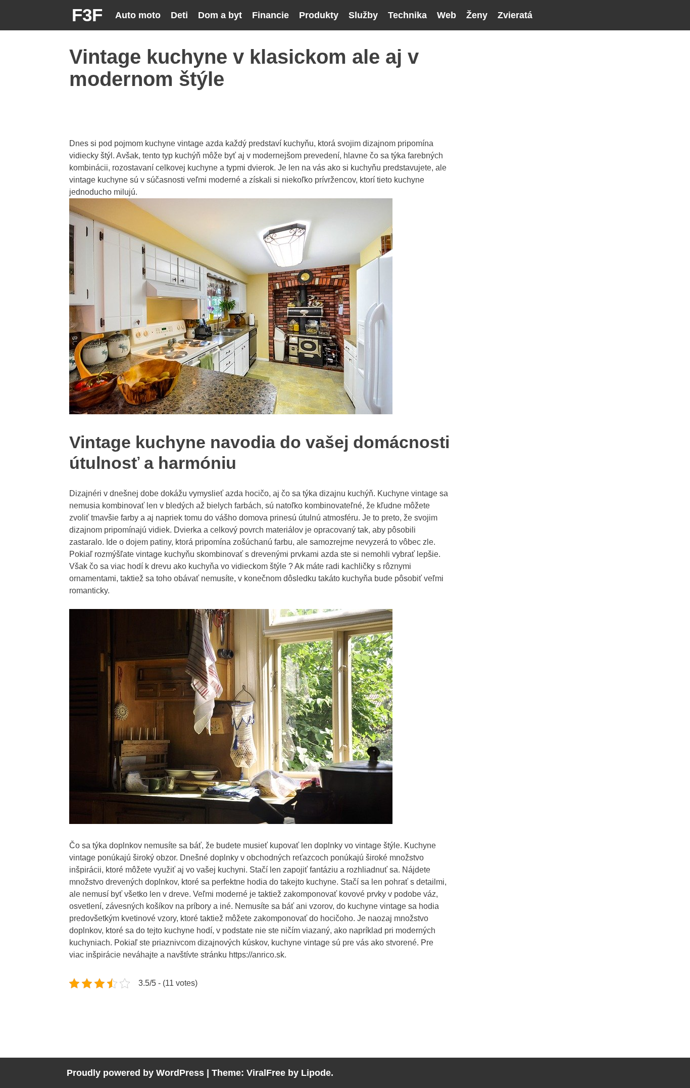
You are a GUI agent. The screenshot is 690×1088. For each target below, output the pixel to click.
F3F (87, 15)
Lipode (316, 1073)
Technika (407, 15)
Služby (363, 15)
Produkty (318, 15)
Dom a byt (220, 15)
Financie (270, 15)
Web (446, 15)
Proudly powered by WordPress (135, 1073)
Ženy (476, 15)
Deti (179, 15)
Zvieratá (515, 15)
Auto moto (138, 15)
